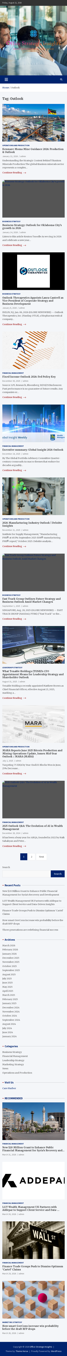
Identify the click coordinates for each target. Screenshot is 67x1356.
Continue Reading (12, 172)
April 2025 (7, 991)
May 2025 (7, 986)
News (5, 1068)
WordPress (56, 1351)
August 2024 (9, 1024)
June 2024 (7, 1032)
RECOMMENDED (14, 1098)
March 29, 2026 (9, 1273)
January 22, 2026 (10, 156)
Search (6, 867)
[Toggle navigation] (6, 79)
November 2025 (10, 962)
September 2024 (11, 1020)
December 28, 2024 (11, 833)
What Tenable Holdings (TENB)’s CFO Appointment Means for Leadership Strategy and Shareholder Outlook (33, 674)
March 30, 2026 (9, 1214)
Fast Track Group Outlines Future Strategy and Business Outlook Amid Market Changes (31, 600)
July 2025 (7, 978)
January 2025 (9, 1003)
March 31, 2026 (9, 1154)
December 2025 (10, 957)
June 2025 (7, 982)
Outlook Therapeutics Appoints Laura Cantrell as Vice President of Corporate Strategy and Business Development (32, 300)
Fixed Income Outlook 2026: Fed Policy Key (29, 376)
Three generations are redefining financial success (30, 929)
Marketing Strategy (13, 1064)
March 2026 (8, 945)
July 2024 (7, 1028)
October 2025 (9, 966)
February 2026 (10, 949)
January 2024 (9, 1036)
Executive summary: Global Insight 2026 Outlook (32, 449)
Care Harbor (9, 1088)
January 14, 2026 (10, 232)
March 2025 (8, 995)
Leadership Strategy (12, 667)
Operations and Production (15, 145)
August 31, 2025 (9, 681)
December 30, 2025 (11, 380)
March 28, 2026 (9, 1333)
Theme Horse (22, 1351)
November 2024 (11, 1011)
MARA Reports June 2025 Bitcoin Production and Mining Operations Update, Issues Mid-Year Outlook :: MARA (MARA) (32, 753)
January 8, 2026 (9, 307)
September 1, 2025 (11, 606)
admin (23, 156)
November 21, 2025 (11, 530)
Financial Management (13, 373)
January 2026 (9, 953)
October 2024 (9, 1015)
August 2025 (9, 974)
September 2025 (11, 970)
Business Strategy (11, 221)
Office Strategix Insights (41, 1346)
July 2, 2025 (7, 760)
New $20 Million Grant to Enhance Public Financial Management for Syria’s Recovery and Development (32, 1150)
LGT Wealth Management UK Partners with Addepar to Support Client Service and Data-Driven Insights (29, 1210)
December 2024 (10, 1007)
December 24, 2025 (11, 453)
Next (41, 856)
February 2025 (10, 999)
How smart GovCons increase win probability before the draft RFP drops (30, 1327)
